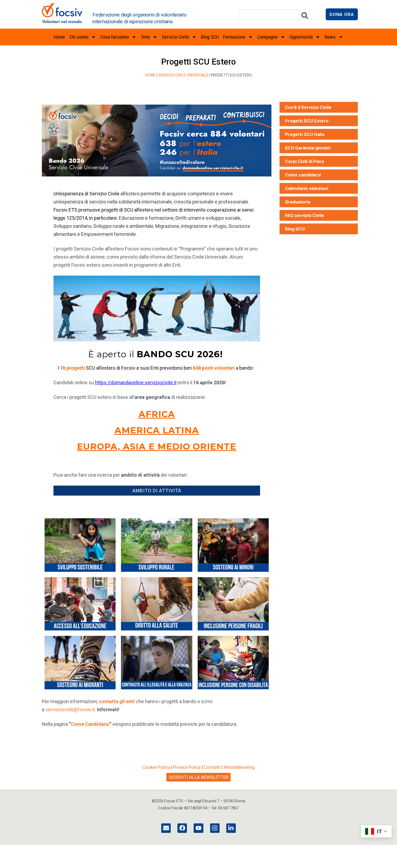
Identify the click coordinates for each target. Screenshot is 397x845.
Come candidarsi (303, 175)
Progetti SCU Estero (306, 120)
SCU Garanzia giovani (307, 148)
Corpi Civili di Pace (304, 161)
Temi (145, 37)
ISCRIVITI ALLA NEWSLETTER (198, 777)
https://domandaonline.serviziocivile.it (136, 382)
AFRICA (157, 414)
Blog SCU (210, 37)
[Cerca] (304, 17)
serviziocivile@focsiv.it (70, 709)
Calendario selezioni (306, 188)
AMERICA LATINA (157, 430)
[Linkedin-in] (231, 828)
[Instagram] (215, 828)
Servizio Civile (175, 37)
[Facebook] (182, 828)
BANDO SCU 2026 (178, 354)
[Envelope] (166, 828)
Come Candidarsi (90, 724)
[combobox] (268, 15)
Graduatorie (298, 202)
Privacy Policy (187, 767)
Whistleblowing (239, 767)
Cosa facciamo (114, 37)
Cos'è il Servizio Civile (308, 107)
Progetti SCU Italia (304, 134)
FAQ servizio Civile (304, 215)
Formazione (234, 37)
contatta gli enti (117, 701)
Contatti (212, 767)
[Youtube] (198, 828)
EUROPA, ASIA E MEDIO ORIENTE (156, 446)
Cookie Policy (156, 767)
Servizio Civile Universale (183, 75)
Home (59, 37)
